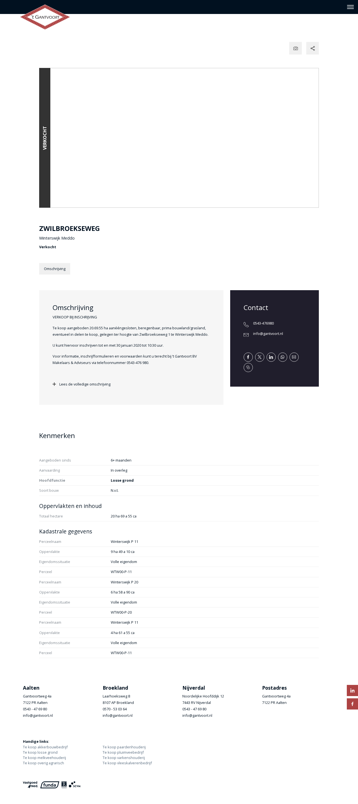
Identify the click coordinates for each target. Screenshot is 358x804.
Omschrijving (54, 268)
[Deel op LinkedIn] (271, 357)
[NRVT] (64, 784)
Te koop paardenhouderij (124, 746)
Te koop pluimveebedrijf (123, 752)
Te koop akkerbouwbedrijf (45, 746)
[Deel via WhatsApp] (282, 357)
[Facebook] (352, 704)
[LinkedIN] (352, 690)
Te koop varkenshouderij (124, 757)
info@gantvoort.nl (268, 333)
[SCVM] (75, 784)
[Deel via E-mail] (294, 357)
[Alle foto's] (295, 48)
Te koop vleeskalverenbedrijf (127, 762)
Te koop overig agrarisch (43, 762)
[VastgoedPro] (30, 784)
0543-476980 (263, 323)
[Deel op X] (259, 357)
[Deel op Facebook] (248, 357)
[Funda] (49, 784)
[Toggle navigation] (350, 7)
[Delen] (312, 48)
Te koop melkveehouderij (44, 757)
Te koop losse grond (40, 752)
